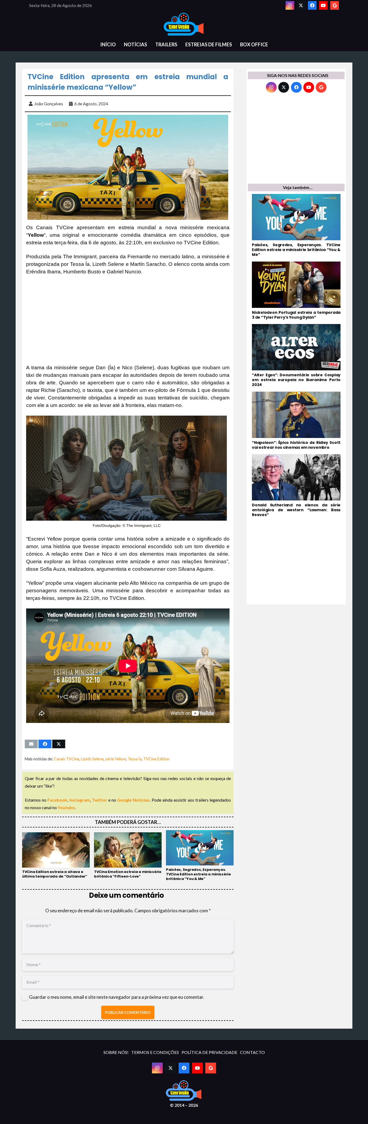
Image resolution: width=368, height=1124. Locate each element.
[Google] (334, 5)
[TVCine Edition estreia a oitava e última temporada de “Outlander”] (56, 855)
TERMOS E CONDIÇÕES (155, 1052)
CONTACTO (252, 1052)
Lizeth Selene (92, 759)
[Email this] (31, 744)
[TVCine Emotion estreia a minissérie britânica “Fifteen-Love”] (128, 855)
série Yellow (115, 759)
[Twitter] (301, 5)
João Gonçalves (48, 103)
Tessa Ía (135, 759)
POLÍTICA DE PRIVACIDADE (209, 1052)
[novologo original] (184, 24)
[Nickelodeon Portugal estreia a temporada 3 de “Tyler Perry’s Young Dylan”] (296, 291)
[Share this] (45, 744)
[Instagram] (290, 5)
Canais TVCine (66, 759)
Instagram (80, 799)
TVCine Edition (156, 759)
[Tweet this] (58, 744)
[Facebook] (312, 5)
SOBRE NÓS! (116, 1052)
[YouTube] (323, 5)
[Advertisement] (128, 319)
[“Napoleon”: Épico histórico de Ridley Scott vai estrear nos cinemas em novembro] (296, 421)
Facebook (57, 799)
